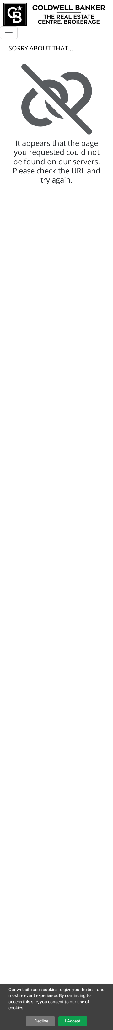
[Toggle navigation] (9, 32)
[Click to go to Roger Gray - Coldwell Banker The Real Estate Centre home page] (54, 13)
